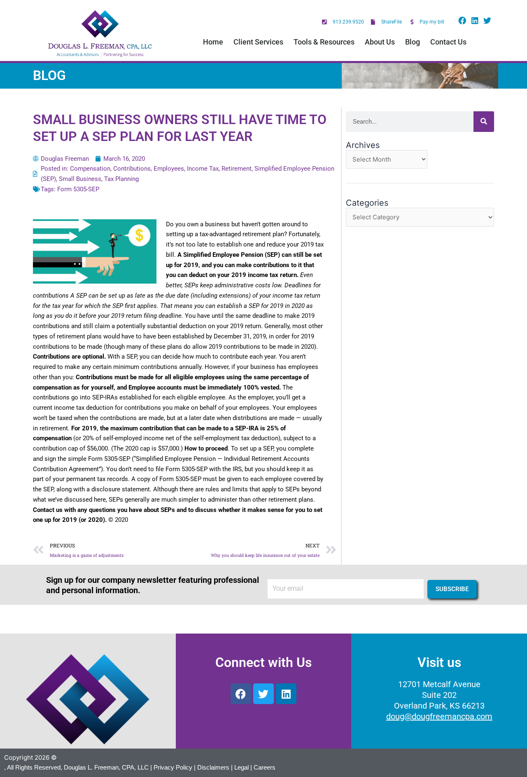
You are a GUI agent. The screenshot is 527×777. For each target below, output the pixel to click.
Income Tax (203, 168)
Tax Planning (121, 179)
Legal (241, 767)
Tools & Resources (324, 42)
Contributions (132, 168)
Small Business (80, 179)
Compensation (90, 168)
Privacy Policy (173, 767)
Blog (412, 42)
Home (213, 42)
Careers (264, 767)
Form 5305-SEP (78, 189)
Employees (169, 168)
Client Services (258, 42)
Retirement (237, 168)
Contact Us (448, 42)
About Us (380, 42)
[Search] (483, 121)
